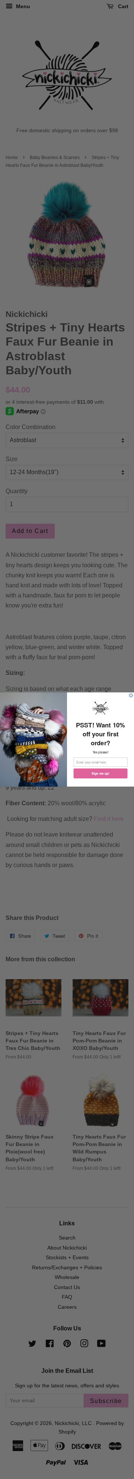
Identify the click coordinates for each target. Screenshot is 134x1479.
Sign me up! (100, 773)
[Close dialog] (131, 695)
